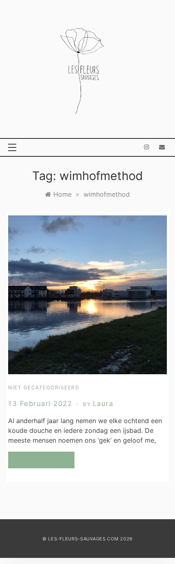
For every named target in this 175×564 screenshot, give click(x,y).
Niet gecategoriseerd (43, 387)
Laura (103, 403)
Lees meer (41, 460)
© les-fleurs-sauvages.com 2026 (87, 539)
